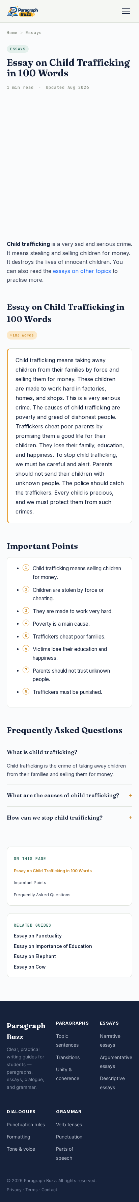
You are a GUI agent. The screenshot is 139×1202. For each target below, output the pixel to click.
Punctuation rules (26, 1124)
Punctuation (69, 1137)
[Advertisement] (69, 166)
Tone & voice (21, 1149)
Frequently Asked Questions (42, 894)
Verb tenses (69, 1124)
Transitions (68, 1057)
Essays (34, 32)
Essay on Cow (30, 967)
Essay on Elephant (35, 956)
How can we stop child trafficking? (55, 817)
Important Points (30, 882)
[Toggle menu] (126, 11)
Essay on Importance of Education (53, 946)
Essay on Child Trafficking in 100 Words (53, 870)
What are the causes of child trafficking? (63, 795)
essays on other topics (82, 271)
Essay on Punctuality (38, 935)
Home (12, 32)
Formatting (18, 1137)
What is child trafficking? (42, 752)
